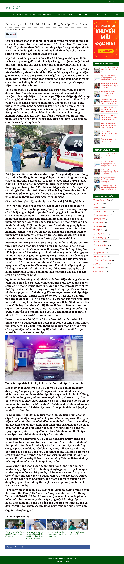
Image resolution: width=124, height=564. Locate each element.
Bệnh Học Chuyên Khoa (25, 14)
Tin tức (107, 14)
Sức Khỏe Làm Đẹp (100, 264)
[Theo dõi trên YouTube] (116, 1)
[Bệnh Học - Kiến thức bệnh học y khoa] (15, 7)
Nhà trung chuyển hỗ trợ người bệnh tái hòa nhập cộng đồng (14, 534)
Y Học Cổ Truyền (80, 14)
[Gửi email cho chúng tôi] (110, 1)
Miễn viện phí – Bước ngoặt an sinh (76, 533)
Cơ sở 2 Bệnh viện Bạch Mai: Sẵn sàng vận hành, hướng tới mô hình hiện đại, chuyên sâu (109, 101)
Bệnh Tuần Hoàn (99, 249)
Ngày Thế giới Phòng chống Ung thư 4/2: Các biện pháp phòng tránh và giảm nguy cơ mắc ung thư (109, 78)
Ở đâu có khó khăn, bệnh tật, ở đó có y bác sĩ (109, 140)
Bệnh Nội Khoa (98, 226)
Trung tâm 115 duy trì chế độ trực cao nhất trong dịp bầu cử (108, 93)
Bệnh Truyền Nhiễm (100, 245)
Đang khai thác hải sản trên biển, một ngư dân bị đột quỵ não (56, 534)
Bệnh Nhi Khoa (98, 222)
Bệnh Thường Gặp (44, 14)
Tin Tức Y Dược (95, 14)
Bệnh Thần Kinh (99, 230)
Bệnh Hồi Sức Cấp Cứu (101, 215)
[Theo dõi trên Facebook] (107, 1)
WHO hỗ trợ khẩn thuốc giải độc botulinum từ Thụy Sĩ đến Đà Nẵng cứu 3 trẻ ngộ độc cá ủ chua (109, 109)
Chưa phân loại (98, 253)
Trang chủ (10, 14)
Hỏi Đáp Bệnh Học (100, 256)
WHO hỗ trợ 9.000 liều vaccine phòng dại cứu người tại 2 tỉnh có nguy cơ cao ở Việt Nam (35, 535)
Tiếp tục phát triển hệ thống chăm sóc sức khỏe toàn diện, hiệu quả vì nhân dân (109, 117)
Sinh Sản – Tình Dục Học (63, 14)
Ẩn (14, 34)
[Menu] (117, 14)
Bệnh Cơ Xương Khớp (101, 200)
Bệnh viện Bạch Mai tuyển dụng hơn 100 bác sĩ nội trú (109, 70)
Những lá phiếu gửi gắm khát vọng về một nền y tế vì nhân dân (109, 85)
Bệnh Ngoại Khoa (99, 219)
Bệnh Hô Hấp (98, 208)
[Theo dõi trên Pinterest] (113, 1)
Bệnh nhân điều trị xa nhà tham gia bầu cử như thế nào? (109, 133)
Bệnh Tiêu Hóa (98, 241)
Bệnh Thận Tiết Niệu (100, 234)
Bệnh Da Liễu (98, 204)
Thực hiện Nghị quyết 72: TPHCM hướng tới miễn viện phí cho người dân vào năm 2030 (109, 125)
